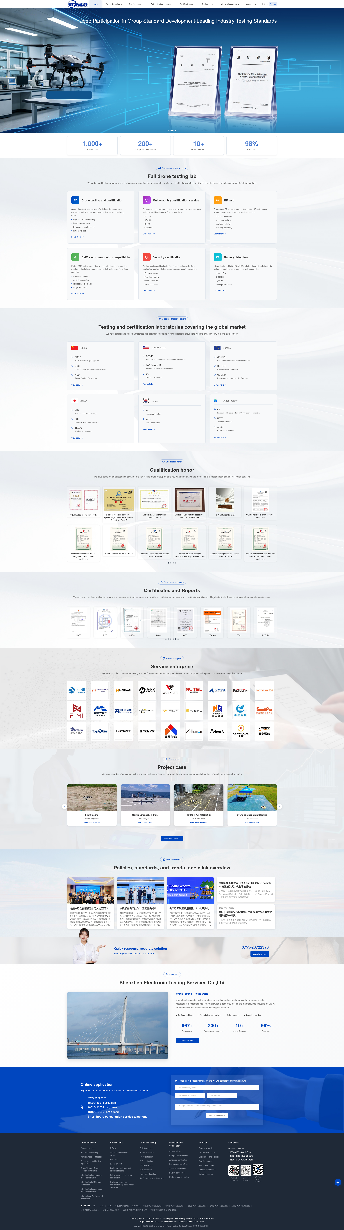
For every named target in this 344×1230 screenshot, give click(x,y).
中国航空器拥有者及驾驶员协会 (163, 1209)
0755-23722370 (255, 947)
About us (250, 4)
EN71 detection (146, 1161)
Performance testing (89, 1152)
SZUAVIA (136, 1205)
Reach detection (147, 1152)
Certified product (206, 1161)
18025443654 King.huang (103, 1107)
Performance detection (179, 1177)
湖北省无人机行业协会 (196, 1205)
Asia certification (176, 1151)
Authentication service (161, 4)
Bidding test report (88, 1148)
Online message (206, 1174)
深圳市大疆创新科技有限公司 (135, 1209)
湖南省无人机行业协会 (218, 1205)
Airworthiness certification (91, 1156)
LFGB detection (146, 1165)
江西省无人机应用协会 (240, 1205)
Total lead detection (148, 1174)
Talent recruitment (206, 1165)
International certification (179, 1164)
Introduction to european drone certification (91, 1176)
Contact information (207, 1169)
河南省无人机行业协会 (174, 1205)
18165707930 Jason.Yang (103, 1112)
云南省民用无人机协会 (90, 1209)
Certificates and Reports (209, 1156)
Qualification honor (207, 1152)
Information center (229, 4)
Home (95, 4)
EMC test (114, 1159)
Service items (135, 4)
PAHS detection (146, 1156)
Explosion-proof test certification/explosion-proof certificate (122, 1185)
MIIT (94, 1205)
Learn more (76, 236)
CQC (102, 1205)
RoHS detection (146, 1148)
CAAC (109, 1205)
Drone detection (113, 4)
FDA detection (146, 1169)
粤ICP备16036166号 (201, 1225)
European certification (178, 1155)
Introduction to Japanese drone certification (91, 1190)
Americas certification (178, 1159)
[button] (168, 130)
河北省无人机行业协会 (152, 1205)
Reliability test (116, 1163)
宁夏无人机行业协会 (111, 1209)
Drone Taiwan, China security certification (89, 1169)
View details (76, 384)
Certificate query (187, 4)
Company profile (206, 1148)
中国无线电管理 (122, 1205)
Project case (207, 4)
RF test (113, 1148)
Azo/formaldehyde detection (152, 1178)
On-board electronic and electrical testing (120, 1169)
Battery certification (177, 1172)
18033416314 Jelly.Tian (102, 1103)
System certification (177, 1168)
